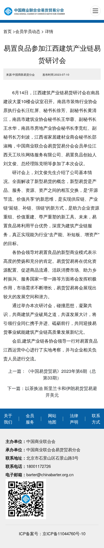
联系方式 (96, 418)
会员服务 (30, 418)
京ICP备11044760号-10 (63, 533)
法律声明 (74, 418)
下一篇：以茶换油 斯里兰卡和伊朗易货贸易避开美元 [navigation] (52, 391)
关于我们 (8, 418)
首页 (7, 31)
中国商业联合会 (40, 441)
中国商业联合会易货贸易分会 (53, 449)
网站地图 (52, 418)
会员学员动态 (27, 31)
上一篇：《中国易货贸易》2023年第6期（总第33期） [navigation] (52, 374)
